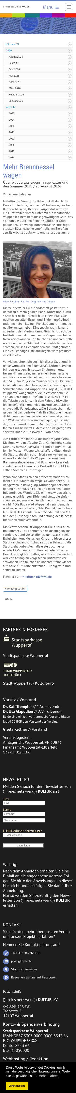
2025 (12, 113)
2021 (12, 138)
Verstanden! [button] (17, 1085)
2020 (12, 145)
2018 (12, 157)
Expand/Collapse (70, 44)
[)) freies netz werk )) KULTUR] (16, 6)
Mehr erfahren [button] (49, 1076)
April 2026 (14, 82)
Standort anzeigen (24, 969)
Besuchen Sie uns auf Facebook (33, 977)
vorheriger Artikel (16, 588)
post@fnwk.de (21, 961)
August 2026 (16, 56)
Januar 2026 (16, 101)
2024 (12, 119)
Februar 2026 (16, 94)
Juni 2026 (14, 69)
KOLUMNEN (12, 44)
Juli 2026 (14, 63)
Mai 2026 (14, 75)
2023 (12, 126)
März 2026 (15, 88)
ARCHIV (10, 107)
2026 (9, 50)
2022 (12, 132)
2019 (12, 151)
